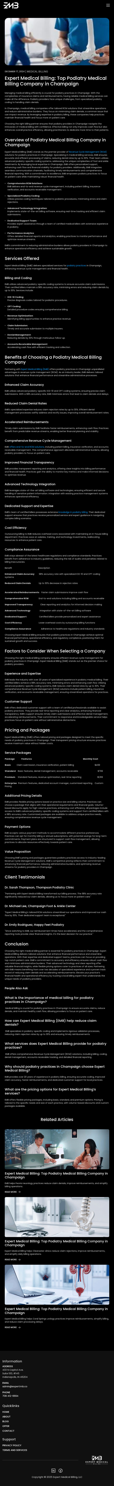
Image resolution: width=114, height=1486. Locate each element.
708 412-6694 (10, 1396)
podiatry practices (76, 265)
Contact (8, 1431)
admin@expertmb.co (14, 1386)
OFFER (5, 1426)
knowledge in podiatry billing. (73, 512)
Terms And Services (14, 1450)
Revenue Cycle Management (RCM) (88, 151)
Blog (5, 1421)
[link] (13, 1192)
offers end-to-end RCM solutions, (27, 446)
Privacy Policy (11, 1445)
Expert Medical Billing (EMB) (35, 369)
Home (5, 1412)
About (6, 1416)
